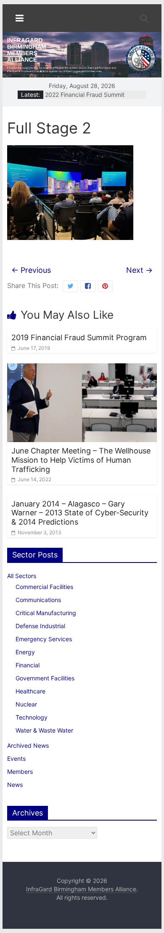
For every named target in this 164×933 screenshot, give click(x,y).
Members (20, 771)
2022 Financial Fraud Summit (84, 95)
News (15, 784)
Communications (38, 599)
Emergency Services (44, 638)
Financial (28, 665)
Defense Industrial (40, 625)
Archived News (28, 745)
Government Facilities (45, 678)
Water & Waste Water (44, 730)
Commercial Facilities (44, 586)
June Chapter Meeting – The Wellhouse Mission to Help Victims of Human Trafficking (81, 459)
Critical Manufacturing (46, 612)
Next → (139, 270)
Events (16, 758)
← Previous (31, 270)
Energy (25, 652)
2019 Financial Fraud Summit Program (79, 337)
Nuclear (26, 704)
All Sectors (21, 575)
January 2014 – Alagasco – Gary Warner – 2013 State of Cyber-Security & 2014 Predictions (79, 512)
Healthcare (30, 691)
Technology (32, 717)
